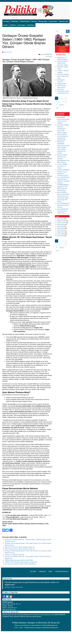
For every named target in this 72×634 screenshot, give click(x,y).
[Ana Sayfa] (29, 11)
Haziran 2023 (61, 222)
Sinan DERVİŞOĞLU (46, 54)
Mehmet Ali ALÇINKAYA (60, 142)
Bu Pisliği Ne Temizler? (61, 81)
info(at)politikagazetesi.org (49, 625)
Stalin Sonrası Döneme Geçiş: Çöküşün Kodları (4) (20, 549)
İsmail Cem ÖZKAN (63, 125)
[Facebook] (3, 529)
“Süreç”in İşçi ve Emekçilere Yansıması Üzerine (62, 173)
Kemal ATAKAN (61, 134)
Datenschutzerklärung (61, 571)
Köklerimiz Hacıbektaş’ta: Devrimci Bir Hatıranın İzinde (62, 129)
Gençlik (5, 25)
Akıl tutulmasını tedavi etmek (61, 86)
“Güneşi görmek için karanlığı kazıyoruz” (63, 92)
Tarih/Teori (13, 25)
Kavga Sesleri (53, 21)
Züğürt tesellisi (61, 84)
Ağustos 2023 (61, 221)
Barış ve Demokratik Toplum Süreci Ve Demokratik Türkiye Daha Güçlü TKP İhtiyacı (63, 198)
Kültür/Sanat (30, 25)
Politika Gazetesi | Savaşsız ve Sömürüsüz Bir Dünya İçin (41, 627)
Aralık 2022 (60, 232)
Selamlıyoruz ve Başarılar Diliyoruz (62, 58)
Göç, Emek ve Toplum (61, 167)
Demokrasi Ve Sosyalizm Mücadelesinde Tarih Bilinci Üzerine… (63, 159)
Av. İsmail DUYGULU (63, 177)
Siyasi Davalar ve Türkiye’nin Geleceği (63, 180)
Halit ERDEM (61, 117)
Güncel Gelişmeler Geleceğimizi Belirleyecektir (62, 138)
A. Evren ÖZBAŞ (62, 164)
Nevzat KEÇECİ (62, 192)
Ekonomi (34, 21)
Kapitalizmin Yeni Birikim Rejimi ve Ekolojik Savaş (62, 188)
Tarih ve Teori (8, 52)
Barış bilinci (60, 89)
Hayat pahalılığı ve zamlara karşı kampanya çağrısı (62, 63)
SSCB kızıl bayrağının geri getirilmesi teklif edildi (19, 560)
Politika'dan (14, 21)
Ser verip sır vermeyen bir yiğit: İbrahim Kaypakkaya (20, 564)
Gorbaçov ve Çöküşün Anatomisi (14, 554)
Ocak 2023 (60, 230)
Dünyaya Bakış (43, 21)
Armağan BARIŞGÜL (63, 170)
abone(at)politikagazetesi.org (25, 614)
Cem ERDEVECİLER (63, 203)
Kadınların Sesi (63, 21)
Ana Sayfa (6, 21)
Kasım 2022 (60, 234)
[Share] (10, 529)
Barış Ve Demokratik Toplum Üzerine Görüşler (63, 121)
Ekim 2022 (60, 236)
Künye (50, 571)
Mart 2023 (60, 226)
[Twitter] (7, 529)
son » (57, 108)
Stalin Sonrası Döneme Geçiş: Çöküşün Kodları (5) (20, 547)
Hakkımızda (42, 571)
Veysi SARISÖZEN (62, 209)
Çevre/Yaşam (21, 25)
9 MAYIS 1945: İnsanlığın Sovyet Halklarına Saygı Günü (21, 562)
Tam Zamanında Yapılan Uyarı (62, 212)
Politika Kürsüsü (25, 21)
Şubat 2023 (60, 228)
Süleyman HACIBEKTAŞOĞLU (63, 184)
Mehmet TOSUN (62, 155)
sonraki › (61, 105)
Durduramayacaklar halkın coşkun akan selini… (63, 76)
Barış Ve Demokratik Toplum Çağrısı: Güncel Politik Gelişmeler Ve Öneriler (63, 149)
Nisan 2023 (60, 224)
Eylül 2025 (60, 219)
